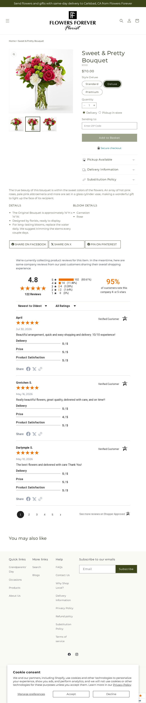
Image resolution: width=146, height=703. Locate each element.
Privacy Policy (122, 684)
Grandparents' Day (17, 569)
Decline (111, 694)
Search (36, 567)
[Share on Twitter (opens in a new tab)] (34, 369)
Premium (92, 92)
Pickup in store (112, 112)
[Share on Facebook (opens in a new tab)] (28, 369)
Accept (71, 694)
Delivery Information (63, 598)
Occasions (15, 579)
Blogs (36, 575)
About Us (14, 595)
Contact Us (63, 575)
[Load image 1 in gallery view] (16, 124)
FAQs (59, 567)
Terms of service (61, 639)
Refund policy (64, 616)
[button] (7, 21)
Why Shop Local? (62, 585)
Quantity (87, 99)
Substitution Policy (63, 626)
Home (12, 41)
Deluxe (112, 84)
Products (14, 587)
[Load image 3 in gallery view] (49, 124)
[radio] (73, 280)
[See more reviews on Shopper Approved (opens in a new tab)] (40, 369)
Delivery (92, 112)
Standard (92, 84)
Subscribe (126, 569)
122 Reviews (37, 294)
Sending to (94, 119)
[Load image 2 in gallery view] (32, 124)
